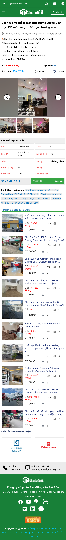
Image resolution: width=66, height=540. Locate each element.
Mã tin (4, 146)
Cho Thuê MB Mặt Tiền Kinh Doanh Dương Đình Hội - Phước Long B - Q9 (44, 239)
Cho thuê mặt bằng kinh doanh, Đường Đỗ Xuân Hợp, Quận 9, (42, 282)
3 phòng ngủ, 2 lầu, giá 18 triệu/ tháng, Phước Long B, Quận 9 (42, 369)
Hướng (38, 146)
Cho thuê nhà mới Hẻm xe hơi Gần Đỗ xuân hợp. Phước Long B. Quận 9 (44, 303)
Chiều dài (5, 173)
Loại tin (4, 153)
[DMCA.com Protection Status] (33, 520)
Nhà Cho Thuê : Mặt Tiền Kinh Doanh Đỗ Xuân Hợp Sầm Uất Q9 (44, 217)
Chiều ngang (7, 167)
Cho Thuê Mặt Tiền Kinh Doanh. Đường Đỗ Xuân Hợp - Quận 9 (42, 391)
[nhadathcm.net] (31, 13)
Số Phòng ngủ (42, 173)
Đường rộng (41, 153)
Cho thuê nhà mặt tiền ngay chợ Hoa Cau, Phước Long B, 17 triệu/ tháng (44, 413)
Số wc (3, 161)
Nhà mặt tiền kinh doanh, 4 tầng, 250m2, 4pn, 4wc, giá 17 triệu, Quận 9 (44, 348)
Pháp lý (38, 161)
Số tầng (39, 167)
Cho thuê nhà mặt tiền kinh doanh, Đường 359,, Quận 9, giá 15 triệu (43, 260)
